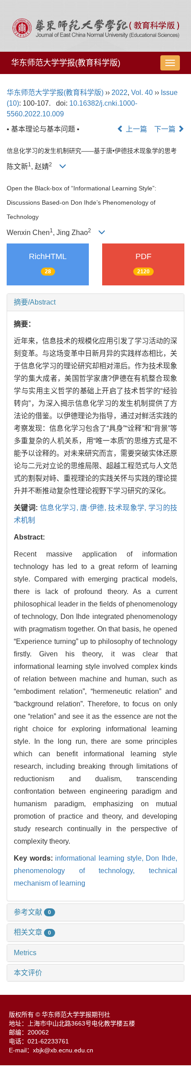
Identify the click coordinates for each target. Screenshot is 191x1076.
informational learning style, (100, 858)
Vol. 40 (142, 92)
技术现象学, (128, 507)
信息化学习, (60, 507)
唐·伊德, (94, 507)
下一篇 (165, 129)
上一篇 (135, 129)
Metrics (25, 952)
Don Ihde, (161, 858)
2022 (119, 92)
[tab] (95, 302)
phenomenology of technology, (81, 870)
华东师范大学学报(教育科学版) (65, 62)
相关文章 (32, 932)
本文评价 (28, 973)
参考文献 (32, 912)
